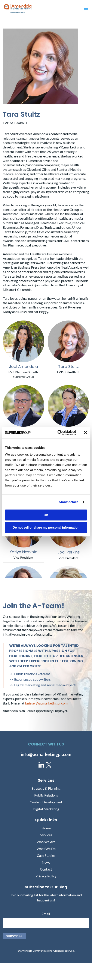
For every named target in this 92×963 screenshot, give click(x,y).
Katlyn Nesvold (23, 552)
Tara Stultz (68, 366)
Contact (46, 869)
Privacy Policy (46, 876)
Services (46, 835)
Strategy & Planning (46, 788)
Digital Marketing (46, 809)
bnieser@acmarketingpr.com (46, 703)
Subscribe (14, 936)
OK (46, 515)
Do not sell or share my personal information (46, 527)
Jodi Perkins (68, 552)
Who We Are (46, 842)
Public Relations (46, 795)
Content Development (46, 802)
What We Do (46, 849)
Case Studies (46, 855)
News (46, 862)
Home (46, 828)
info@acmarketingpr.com (46, 754)
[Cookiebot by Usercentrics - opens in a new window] (58, 432)
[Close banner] (85, 432)
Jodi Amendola (23, 366)
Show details (68, 502)
